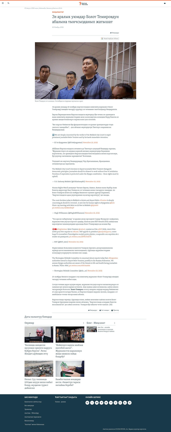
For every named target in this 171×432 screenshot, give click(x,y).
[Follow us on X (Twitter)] (92, 403)
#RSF (100, 229)
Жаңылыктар (58, 12)
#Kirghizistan (62, 229)
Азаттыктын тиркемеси (33, 417)
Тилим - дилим (60, 402)
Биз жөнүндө (29, 405)
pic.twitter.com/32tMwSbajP (63, 208)
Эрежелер (28, 409)
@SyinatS (94, 205)
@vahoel (82, 229)
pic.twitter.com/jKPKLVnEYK (80, 237)
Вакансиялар (29, 420)
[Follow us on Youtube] (97, 403)
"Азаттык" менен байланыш (34, 424)
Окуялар (29, 323)
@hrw (112, 203)
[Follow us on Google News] (106, 403)
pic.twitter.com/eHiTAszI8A (79, 266)
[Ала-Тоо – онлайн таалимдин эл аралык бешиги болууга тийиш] (92, 329)
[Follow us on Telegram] (101, 403)
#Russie (76, 232)
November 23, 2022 (90, 143)
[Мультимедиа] (165, 3)
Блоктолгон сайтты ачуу (33, 402)
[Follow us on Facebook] (87, 403)
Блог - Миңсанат (96, 323)
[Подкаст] (130, 403)
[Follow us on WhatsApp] (120, 403)
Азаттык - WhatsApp (32, 413)
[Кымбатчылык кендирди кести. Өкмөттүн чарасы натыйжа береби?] (70, 369)
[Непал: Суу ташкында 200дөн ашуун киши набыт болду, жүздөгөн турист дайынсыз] (39, 369)
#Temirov (103, 200)
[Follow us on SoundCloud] (111, 403)
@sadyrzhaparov (104, 232)
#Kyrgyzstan (113, 258)
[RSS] (125, 403)
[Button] (114, 33)
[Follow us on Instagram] (115, 403)
